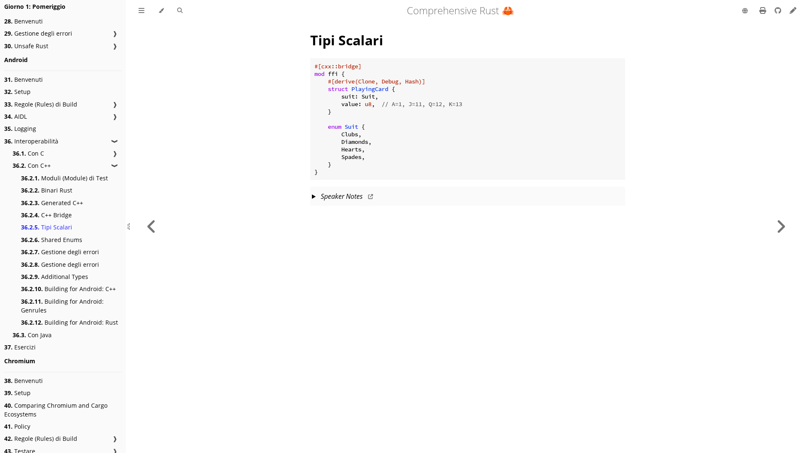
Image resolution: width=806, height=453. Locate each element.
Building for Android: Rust (69, 322)
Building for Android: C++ (68, 289)
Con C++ (32, 165)
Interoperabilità (31, 141)
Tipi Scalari (46, 227)
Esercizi (20, 347)
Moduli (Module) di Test (64, 178)
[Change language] (744, 11)
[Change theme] (161, 11)
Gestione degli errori (38, 33)
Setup (17, 92)
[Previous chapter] (151, 226)
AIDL (15, 116)
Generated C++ (52, 203)
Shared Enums (51, 240)
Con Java (32, 335)
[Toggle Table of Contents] (141, 11)
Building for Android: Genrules (62, 305)
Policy (17, 426)
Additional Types (54, 277)
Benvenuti (23, 21)
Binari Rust (46, 190)
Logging (20, 129)
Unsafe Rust (26, 46)
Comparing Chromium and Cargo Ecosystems (55, 409)
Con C (28, 153)
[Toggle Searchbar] (179, 11)
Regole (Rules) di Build (40, 104)
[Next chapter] (781, 226)
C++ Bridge (46, 215)
